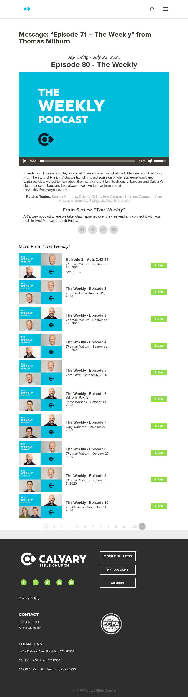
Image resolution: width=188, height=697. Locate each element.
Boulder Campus (64, 196)
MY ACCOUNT (118, 569)
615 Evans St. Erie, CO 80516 (40, 660)
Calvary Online (90, 196)
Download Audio (117, 201)
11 (124, 526)
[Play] (24, 161)
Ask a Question (30, 627)
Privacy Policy (29, 598)
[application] (94, 161)
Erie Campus (113, 196)
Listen (159, 265)
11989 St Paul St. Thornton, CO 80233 (47, 669)
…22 (133, 526)
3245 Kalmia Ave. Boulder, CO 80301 (47, 651)
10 (116, 526)
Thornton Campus (138, 196)
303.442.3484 (29, 622)
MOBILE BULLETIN (118, 556)
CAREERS (118, 583)
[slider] (87, 161)
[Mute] (150, 161)
